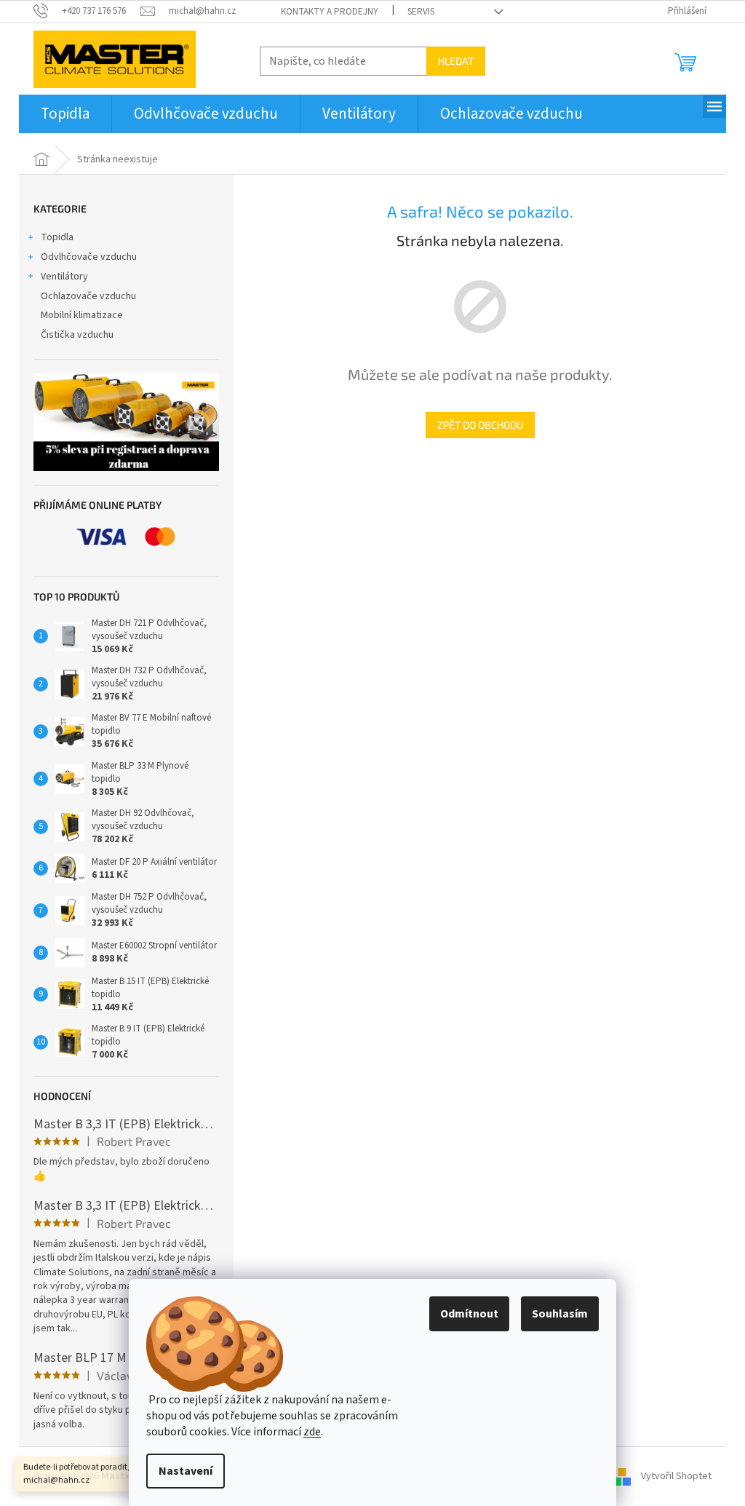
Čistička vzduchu (77, 335)
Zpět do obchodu (480, 425)
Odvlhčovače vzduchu (89, 257)
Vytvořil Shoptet (676, 1476)
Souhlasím (560, 1314)
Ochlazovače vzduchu (88, 296)
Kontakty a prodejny (329, 11)
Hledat (456, 61)
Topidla (57, 237)
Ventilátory (64, 276)
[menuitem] (65, 114)
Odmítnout (469, 1314)
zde (312, 1432)
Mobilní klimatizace (82, 315)
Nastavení (185, 1471)
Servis (420, 11)
